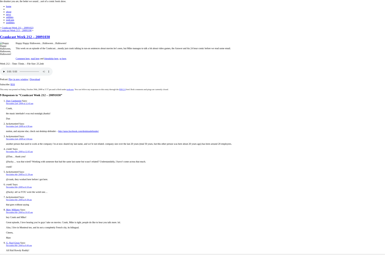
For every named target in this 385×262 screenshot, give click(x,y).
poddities (10, 22)
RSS (13, 84)
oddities (9, 17)
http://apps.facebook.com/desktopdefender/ (78, 131)
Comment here (23, 58)
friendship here (51, 58)
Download (35, 79)
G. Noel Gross (13, 243)
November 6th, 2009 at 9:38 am (19, 200)
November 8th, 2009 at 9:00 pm (19, 245)
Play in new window (18, 79)
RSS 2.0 (122, 89)
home (8, 6)
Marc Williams (13, 209)
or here (63, 58)
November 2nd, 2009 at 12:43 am (19, 103)
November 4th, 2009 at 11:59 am (19, 174)
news (8, 14)
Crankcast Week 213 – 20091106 (16, 30)
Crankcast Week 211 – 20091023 (17, 27)
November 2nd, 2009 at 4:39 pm (19, 126)
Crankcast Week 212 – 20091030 (25, 37)
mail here (35, 58)
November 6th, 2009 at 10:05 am (19, 212)
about (8, 12)
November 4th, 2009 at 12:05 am (19, 151)
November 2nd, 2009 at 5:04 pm (19, 139)
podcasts (10, 20)
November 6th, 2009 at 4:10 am (19, 187)
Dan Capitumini (14, 101)
